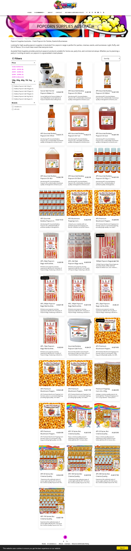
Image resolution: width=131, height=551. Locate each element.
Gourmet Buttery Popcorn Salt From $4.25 (75, 347)
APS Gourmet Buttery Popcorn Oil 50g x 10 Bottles (104, 177)
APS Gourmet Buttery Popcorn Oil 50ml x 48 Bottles (47, 219)
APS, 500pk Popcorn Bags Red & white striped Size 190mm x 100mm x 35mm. (48, 304)
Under (17, 67)
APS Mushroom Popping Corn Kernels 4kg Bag (74, 219)
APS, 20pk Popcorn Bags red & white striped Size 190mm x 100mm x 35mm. (104, 304)
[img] (52, 75)
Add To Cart (80, 342)
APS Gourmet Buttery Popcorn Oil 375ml (48, 134)
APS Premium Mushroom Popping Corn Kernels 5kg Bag (104, 219)
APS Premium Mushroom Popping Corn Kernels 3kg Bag (48, 390)
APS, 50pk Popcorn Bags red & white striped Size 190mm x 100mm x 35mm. (48, 262)
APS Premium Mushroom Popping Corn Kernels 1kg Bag (76, 390)
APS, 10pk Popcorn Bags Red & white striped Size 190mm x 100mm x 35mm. (48, 347)
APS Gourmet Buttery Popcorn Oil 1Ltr (76, 134)
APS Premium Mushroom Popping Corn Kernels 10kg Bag (47, 432)
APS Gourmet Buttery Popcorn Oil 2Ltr (104, 134)
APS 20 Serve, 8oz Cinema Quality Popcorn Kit (102, 432)
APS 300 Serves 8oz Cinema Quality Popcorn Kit (103, 475)
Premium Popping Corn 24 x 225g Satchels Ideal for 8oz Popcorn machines (104, 390)
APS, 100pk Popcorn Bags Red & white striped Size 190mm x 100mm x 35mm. (76, 304)
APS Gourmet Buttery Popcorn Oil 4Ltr (48, 177)
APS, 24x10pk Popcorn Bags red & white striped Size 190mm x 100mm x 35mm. (75, 262)
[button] (86, 12)
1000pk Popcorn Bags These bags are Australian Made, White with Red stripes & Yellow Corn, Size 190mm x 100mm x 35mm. (107, 266)
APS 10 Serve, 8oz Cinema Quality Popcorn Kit (74, 432)
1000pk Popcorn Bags (104, 261)
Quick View (52, 83)
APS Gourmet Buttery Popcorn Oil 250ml (76, 92)
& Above (18, 77)
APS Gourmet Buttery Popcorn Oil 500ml (104, 92)
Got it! (122, 548)
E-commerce (19, 39)
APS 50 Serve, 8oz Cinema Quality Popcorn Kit (46, 475)
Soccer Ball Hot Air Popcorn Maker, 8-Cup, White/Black (47, 92)
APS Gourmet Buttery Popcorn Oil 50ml (76, 177)
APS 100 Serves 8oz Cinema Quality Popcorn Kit (75, 475)
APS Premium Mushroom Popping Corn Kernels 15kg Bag (103, 347)
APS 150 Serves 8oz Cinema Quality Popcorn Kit (47, 517)
